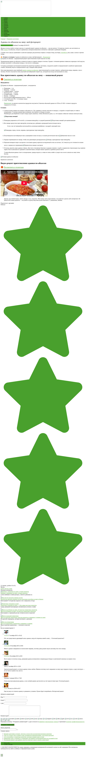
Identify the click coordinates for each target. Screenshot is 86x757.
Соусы (5, 33)
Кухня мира (7, 34)
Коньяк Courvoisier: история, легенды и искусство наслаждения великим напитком (28, 734)
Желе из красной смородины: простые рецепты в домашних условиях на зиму (23, 617)
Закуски (6, 24)
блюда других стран (6, 588)
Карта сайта (7, 743)
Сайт (2, 703)
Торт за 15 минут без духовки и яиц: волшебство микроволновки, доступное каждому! (29, 735)
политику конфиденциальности (75, 721)
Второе (6, 19)
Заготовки (6, 31)
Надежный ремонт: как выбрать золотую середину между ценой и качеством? (26, 740)
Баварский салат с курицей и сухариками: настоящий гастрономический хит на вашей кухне (31, 738)
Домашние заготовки (7, 45)
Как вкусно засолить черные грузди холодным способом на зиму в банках (22, 599)
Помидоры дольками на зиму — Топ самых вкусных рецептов (19, 605)
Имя (2, 697)
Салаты (6, 22)
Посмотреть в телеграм (14, 167)
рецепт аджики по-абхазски (30, 70)
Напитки (6, 30)
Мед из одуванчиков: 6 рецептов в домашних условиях (16, 623)
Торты (5, 28)
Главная (6, 17)
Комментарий (5, 716)
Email (3, 700)
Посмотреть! (46, 57)
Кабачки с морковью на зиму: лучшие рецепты (14, 593)
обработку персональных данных (48, 721)
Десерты (6, 25)
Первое (5, 20)
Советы (6, 36)
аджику (6, 49)
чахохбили (64, 52)
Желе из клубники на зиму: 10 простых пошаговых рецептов (18, 611)
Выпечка (6, 27)
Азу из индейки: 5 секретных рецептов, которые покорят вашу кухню (24, 737)
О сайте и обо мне (8, 744)
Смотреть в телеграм (13, 79)
